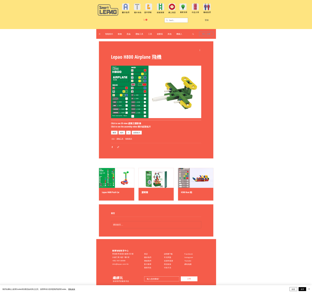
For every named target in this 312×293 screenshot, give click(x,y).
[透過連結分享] (118, 147)
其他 (169, 34)
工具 (150, 34)
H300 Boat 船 (186, 192)
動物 (120, 34)
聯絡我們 (147, 261)
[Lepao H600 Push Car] (116, 178)
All (99, 34)
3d (128, 132)
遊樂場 (160, 34)
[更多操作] (199, 50)
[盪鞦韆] (156, 178)
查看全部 (210, 163)
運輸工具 (139, 34)
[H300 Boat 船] (195, 178)
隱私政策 (71, 289)
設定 (293, 289)
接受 (302, 289)
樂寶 (114, 132)
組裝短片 (136, 132)
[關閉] (309, 289)
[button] (145, 20)
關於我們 (147, 257)
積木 (122, 132)
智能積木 (109, 34)
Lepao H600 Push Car (110, 192)
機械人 (179, 34)
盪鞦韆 (144, 192)
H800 (113, 139)
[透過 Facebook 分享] (112, 147)
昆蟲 (129, 34)
